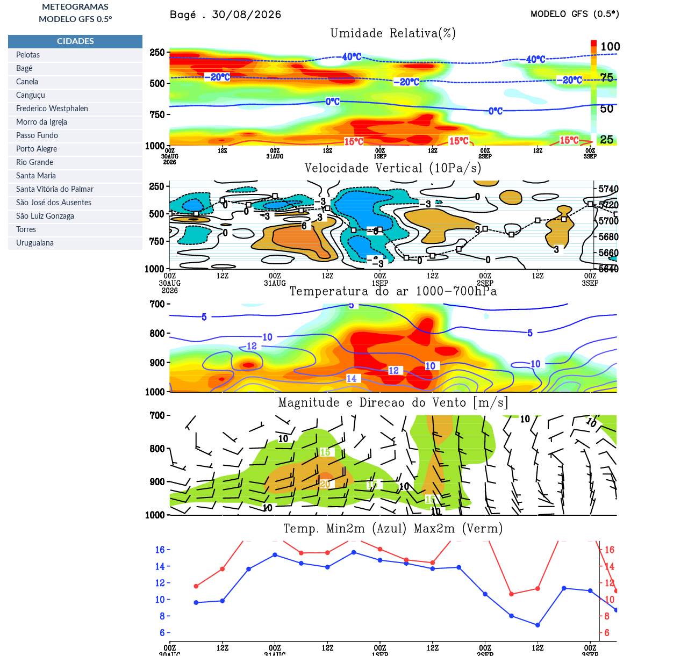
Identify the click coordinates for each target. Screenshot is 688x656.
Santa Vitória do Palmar (55, 189)
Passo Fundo (37, 136)
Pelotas (28, 55)
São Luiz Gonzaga (45, 216)
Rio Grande (34, 163)
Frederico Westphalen (52, 109)
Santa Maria (36, 176)
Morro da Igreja (41, 122)
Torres (26, 230)
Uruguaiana (35, 243)
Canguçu (30, 95)
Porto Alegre (36, 149)
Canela (27, 82)
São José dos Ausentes (53, 203)
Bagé (24, 69)
